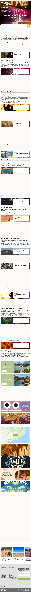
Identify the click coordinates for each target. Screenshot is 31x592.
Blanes (15, 152)
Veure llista (4, 370)
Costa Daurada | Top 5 (6, 362)
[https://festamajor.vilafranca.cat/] (15, 462)
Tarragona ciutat (16, 264)
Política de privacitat (26, 589)
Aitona (27, 558)
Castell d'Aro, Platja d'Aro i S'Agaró (19, 69)
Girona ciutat (15, 318)
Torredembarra (16, 249)
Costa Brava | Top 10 (5, 375)
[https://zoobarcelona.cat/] (15, 474)
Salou (14, 216)
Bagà (3, 558)
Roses (14, 122)
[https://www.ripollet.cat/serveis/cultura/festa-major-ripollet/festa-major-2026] (15, 418)
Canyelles (15, 53)
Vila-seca (15, 558)
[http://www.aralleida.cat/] (15, 5)
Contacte (21, 589)
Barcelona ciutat (16, 293)
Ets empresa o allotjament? (25, 590)
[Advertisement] (15, 83)
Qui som (18, 589)
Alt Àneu (15, 343)
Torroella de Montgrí (17, 105)
